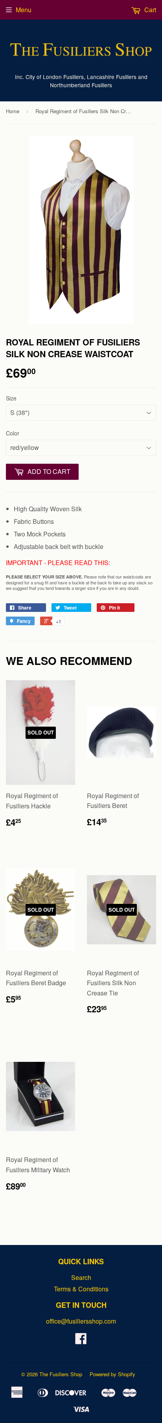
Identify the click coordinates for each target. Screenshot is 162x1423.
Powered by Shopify (112, 1374)
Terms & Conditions (81, 1288)
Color (12, 433)
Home (12, 111)
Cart (149, 9)
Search (81, 1277)
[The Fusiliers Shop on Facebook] (81, 1340)
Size (11, 398)
